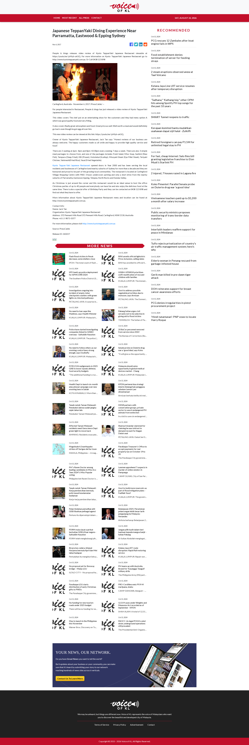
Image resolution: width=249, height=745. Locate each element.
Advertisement (136, 724)
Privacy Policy (119, 724)
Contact (151, 724)
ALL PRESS (84, 17)
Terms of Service (101, 724)
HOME (57, 17)
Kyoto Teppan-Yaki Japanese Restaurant (71, 165)
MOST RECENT (69, 17)
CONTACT (96, 17)
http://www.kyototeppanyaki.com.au (98, 223)
